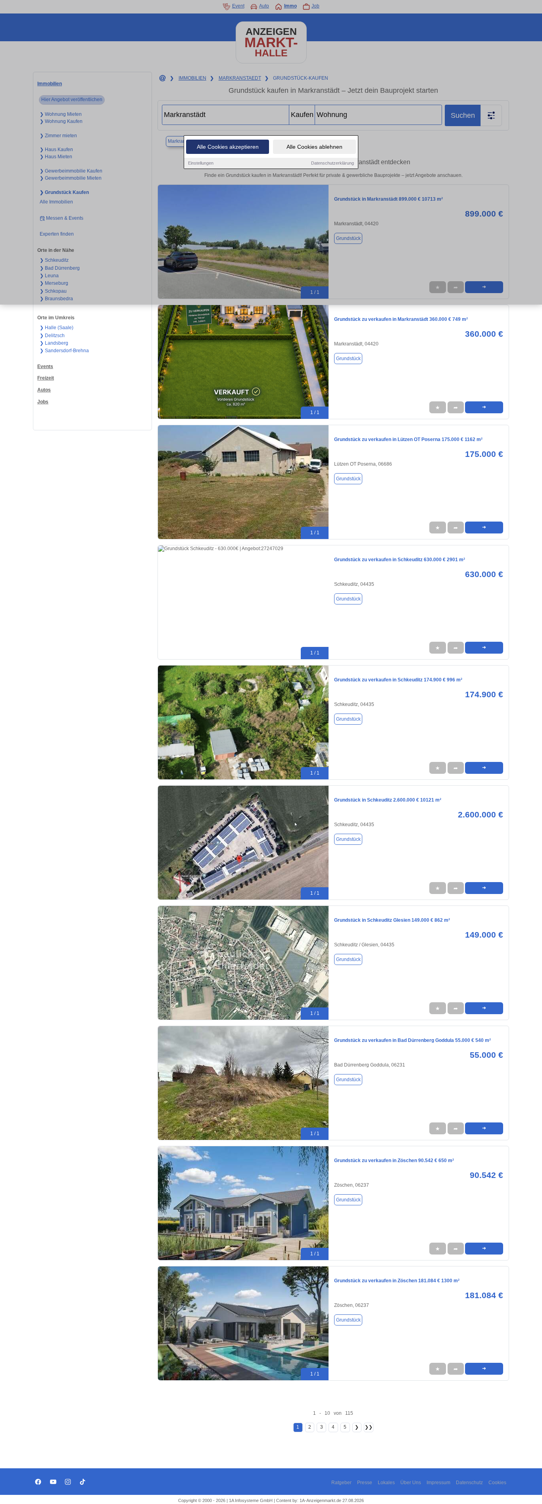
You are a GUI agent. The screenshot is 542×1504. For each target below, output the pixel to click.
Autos (44, 390)
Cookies (497, 1482)
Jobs (42, 402)
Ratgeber (341, 1482)
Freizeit (45, 378)
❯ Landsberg (54, 343)
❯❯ (369, 1427)
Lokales (386, 1482)
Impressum (438, 1482)
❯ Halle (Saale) (56, 327)
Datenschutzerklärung (332, 163)
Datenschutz (469, 1482)
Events (45, 366)
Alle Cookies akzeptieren (228, 147)
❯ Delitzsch (52, 335)
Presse (364, 1482)
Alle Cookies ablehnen (314, 147)
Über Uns (410, 1482)
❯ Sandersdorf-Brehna (64, 350)
